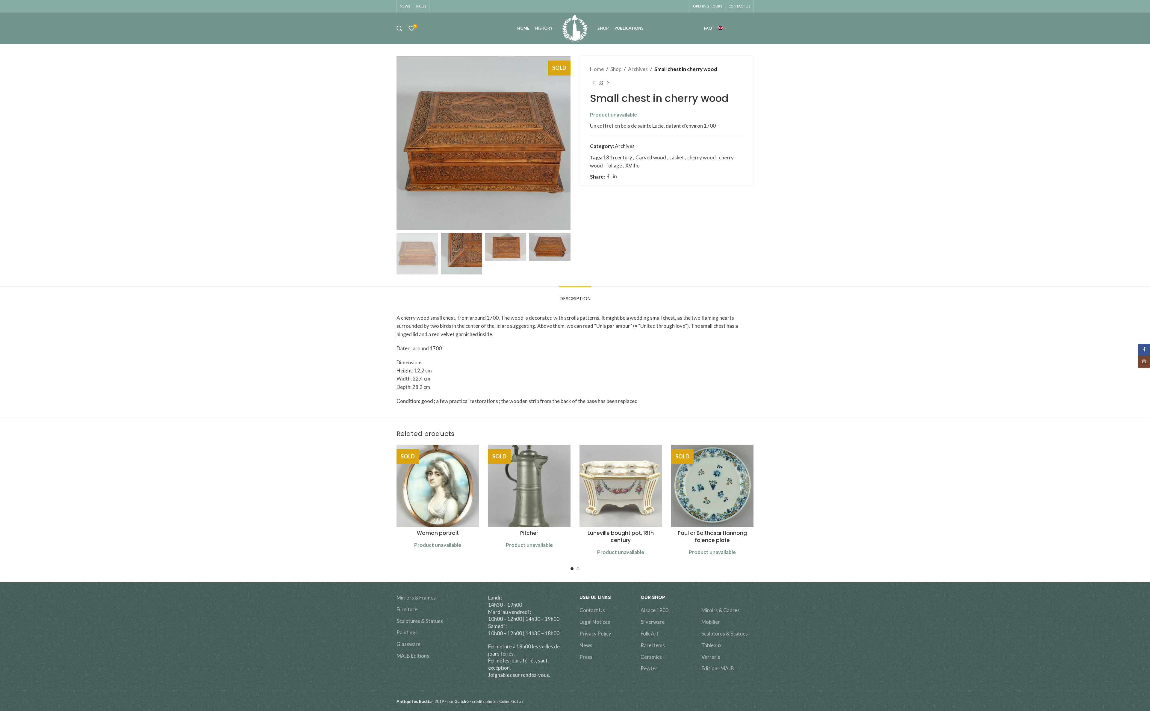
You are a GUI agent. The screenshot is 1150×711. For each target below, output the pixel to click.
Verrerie (710, 657)
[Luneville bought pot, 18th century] (620, 486)
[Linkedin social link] (614, 177)
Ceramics (651, 657)
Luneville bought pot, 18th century (621, 536)
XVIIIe (632, 165)
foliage (614, 165)
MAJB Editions (413, 656)
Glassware (408, 644)
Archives (638, 69)
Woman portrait (438, 533)
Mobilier (710, 622)
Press (585, 657)
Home (597, 69)
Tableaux (711, 645)
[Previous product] (593, 82)
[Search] (399, 28)
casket (676, 157)
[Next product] (608, 82)
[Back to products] (600, 82)
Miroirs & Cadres (720, 610)
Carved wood (650, 157)
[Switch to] (722, 28)
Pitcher (529, 533)
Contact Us (592, 610)
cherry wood (701, 157)
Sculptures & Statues (420, 621)
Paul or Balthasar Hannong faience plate (712, 536)
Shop (615, 69)
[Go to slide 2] (577, 568)
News (585, 645)
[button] (404, 253)
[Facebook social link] (608, 177)
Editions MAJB (717, 668)
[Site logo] (575, 28)
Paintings (407, 632)
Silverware (653, 622)
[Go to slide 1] (572, 568)
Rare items (653, 645)
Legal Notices (594, 622)
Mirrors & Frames (416, 597)
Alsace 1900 (654, 610)
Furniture (407, 609)
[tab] (575, 295)
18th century (617, 157)
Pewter (649, 668)
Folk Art (650, 633)
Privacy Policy (595, 633)
